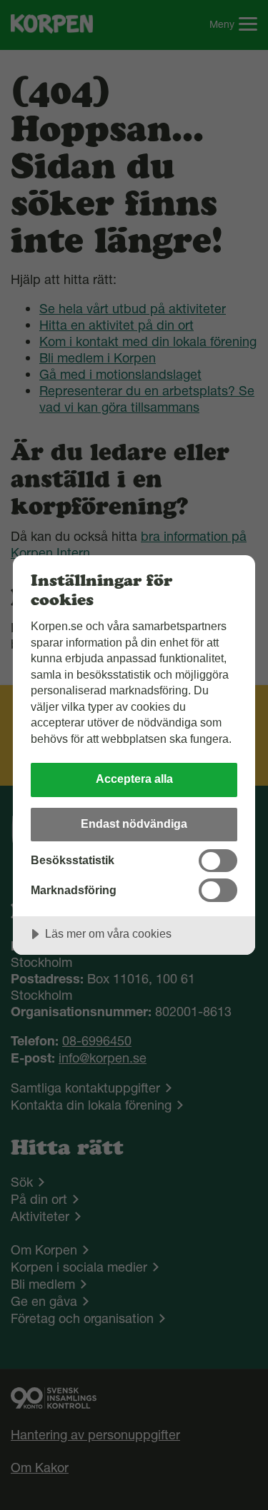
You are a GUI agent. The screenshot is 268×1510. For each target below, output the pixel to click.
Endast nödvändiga (134, 823)
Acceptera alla (134, 778)
